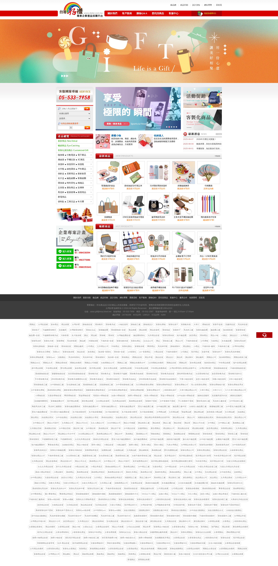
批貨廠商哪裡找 (41, 401)
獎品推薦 (132, 330)
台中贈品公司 (38, 423)
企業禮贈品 (218, 532)
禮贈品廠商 (78, 346)
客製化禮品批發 (220, 450)
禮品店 (76, 554)
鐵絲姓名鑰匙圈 (217, 483)
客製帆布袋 (186, 324)
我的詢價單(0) (210, 13)
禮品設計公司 (54, 521)
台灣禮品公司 (54, 554)
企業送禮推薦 (110, 532)
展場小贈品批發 (140, 532)
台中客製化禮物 (37, 390)
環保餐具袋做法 (96, 379)
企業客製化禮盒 (178, 527)
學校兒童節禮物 (113, 543)
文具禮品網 (174, 412)
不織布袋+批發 (107, 341)
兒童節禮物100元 (163, 543)
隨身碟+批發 (113, 357)
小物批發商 (123, 324)
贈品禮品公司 (240, 417)
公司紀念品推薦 (133, 527)
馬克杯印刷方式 (124, 516)
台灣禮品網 (161, 412)
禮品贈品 (187, 346)
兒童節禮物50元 (180, 543)
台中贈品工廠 (224, 423)
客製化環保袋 (168, 335)
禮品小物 (214, 335)
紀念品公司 (148, 341)
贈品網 (82, 341)
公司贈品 (184, 352)
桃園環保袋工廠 (89, 456)
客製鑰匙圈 (103, 330)
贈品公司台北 (82, 423)
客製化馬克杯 (240, 341)
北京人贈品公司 (97, 423)
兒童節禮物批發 (54, 395)
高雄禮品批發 (82, 472)
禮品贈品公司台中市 (66, 434)
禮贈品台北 (35, 363)
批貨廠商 (63, 330)
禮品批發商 (154, 330)
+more (217, 156)
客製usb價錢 (68, 499)
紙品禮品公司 (201, 477)
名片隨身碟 (76, 335)
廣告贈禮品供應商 (240, 527)
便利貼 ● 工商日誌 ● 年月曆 (71, 201)
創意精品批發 (43, 505)
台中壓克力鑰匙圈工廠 (235, 406)
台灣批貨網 (43, 324)
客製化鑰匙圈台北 (109, 406)
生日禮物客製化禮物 (144, 384)
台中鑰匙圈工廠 (163, 406)
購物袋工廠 (135, 324)
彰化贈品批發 (112, 521)
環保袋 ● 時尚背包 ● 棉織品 (71, 183)
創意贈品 (91, 352)
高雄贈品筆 (103, 428)
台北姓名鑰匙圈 (185, 483)
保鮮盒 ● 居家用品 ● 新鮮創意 (72, 173)
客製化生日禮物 (43, 352)
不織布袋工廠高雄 (37, 499)
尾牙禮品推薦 (95, 368)
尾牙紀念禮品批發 (45, 532)
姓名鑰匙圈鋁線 (168, 483)
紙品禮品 (214, 477)
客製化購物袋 (39, 346)
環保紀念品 (91, 330)
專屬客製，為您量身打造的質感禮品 (211, 148)
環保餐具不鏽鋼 (120, 374)
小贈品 (224, 335)
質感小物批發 (184, 554)
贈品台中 (119, 434)
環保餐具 (99, 324)
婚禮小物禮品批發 (40, 538)
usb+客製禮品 (145, 352)
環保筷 (111, 335)
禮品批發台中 (66, 461)
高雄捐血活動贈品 (179, 510)
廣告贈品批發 (156, 521)
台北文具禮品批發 (45, 467)
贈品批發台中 (127, 521)
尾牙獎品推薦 (73, 401)
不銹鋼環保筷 (66, 439)
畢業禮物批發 (70, 395)
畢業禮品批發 (224, 488)
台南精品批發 (57, 505)
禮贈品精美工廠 (240, 357)
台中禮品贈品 (36, 477)
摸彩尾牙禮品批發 (73, 538)
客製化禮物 (161, 324)
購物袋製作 (175, 346)
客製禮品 (83, 549)
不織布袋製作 (172, 352)
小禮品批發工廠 (81, 467)
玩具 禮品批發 (63, 543)
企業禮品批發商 (102, 527)
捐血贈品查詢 (47, 417)
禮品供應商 (50, 527)
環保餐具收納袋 (136, 374)
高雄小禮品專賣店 (43, 472)
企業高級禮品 (132, 549)
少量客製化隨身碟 (163, 499)
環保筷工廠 (232, 434)
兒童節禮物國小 (130, 543)
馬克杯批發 (243, 324)
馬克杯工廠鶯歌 (55, 406)
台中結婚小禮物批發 (186, 395)
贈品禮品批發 (136, 417)
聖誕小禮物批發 (167, 395)
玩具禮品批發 (153, 335)
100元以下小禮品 (148, 494)
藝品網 (173, 5)
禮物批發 (206, 324)
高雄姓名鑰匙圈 (152, 483)
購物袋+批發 (53, 346)
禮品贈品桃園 (198, 428)
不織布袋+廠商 (208, 346)
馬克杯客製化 (74, 357)
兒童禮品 (215, 341)
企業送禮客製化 (62, 532)
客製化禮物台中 (153, 390)
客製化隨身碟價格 (126, 499)
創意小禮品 (205, 494)
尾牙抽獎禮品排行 (140, 461)
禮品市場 (149, 357)
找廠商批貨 (230, 324)
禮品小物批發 (82, 445)
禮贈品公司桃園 (91, 363)
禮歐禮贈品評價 (233, 532)
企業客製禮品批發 (116, 549)
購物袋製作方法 (132, 494)
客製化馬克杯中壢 (76, 488)
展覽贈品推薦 (144, 559)
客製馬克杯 (36, 341)
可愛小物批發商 (186, 379)
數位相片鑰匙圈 (189, 439)
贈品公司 (191, 417)
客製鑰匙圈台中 (57, 401)
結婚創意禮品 (68, 445)
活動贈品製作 (144, 510)
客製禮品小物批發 (161, 527)
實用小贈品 (146, 445)
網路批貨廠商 (236, 395)
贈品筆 (187, 423)
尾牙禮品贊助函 (186, 456)
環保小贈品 (159, 445)
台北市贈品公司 (114, 423)
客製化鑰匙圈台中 (90, 406)
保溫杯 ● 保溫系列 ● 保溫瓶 (71, 164)
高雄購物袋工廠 (90, 384)
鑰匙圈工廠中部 (179, 406)
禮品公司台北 (80, 461)
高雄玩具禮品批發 (101, 439)
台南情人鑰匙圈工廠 (198, 406)
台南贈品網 (119, 450)
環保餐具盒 (106, 374)
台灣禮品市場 (240, 516)
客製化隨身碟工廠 (220, 499)
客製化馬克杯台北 (235, 483)
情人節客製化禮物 (199, 384)
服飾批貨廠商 (203, 395)
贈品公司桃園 (129, 423)
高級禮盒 (111, 554)
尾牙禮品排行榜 (216, 461)
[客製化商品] (202, 129)
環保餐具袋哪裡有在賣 (77, 379)
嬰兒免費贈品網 (171, 450)
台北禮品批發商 (103, 401)
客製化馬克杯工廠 (95, 488)
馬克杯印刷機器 (91, 516)
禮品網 (94, 335)
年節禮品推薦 (51, 368)
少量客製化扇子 (170, 390)
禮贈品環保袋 (61, 363)
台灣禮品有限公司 (188, 445)
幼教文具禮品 (54, 483)
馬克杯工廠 (188, 330)
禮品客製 (226, 527)
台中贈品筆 (91, 428)
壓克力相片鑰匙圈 (240, 439)
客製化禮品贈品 (203, 450)
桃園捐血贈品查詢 (205, 417)
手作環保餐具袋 (41, 379)
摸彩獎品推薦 (87, 401)
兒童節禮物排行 (97, 543)
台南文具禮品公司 (89, 483)
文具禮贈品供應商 (156, 363)
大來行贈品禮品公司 (188, 390)
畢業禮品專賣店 (66, 494)
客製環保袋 (240, 330)
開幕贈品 (167, 434)
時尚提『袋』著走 (163, 135)
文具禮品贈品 (241, 428)
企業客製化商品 (194, 538)
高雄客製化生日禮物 (107, 499)
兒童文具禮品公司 (71, 483)
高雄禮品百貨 (146, 472)
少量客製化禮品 (240, 521)
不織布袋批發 (192, 341)
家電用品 (62, 197)
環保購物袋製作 (82, 494)
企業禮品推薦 (214, 521)
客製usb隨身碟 (53, 499)
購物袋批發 (87, 324)
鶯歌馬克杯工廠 (203, 401)
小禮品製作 (58, 472)
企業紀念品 (88, 527)
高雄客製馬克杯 (222, 445)
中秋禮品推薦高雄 (159, 368)
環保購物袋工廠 (40, 384)
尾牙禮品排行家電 (203, 456)
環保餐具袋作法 (235, 374)
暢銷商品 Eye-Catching (68, 145)
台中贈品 (211, 423)
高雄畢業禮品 (239, 488)
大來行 (196, 324)
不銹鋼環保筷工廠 (49, 439)
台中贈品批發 (129, 428)
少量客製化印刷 (211, 538)
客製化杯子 (217, 352)
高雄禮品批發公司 (115, 472)
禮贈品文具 (48, 363)
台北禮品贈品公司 (86, 434)
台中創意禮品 (225, 472)
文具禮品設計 (83, 521)
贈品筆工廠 (78, 428)
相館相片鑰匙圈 (173, 439)
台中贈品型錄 (64, 428)
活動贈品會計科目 (160, 510)
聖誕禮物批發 (84, 395)
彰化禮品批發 (211, 472)
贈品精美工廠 (144, 423)
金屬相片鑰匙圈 (222, 439)
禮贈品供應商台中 (137, 363)
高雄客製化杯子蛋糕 (44, 510)
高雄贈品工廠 (238, 423)
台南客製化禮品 (236, 450)
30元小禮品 (192, 494)
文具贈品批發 (170, 521)
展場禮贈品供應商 (97, 549)
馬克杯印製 (162, 346)
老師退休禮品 (210, 363)
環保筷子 (36, 330)
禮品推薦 (65, 324)
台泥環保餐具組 (202, 374)
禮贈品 (32, 324)
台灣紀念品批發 (222, 554)
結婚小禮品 (163, 494)
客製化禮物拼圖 (137, 390)
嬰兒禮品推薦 (66, 368)
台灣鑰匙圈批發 (123, 335)
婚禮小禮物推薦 (145, 538)
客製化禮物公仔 (181, 384)
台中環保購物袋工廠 (124, 384)
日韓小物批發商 (235, 379)
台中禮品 (198, 472)
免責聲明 (193, 298)
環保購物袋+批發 (118, 330)
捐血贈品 (241, 412)
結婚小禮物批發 (118, 395)
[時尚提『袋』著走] (145, 147)
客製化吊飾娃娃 (75, 450)
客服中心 (173, 13)
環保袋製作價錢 (189, 516)
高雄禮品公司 (95, 461)
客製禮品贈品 (227, 428)
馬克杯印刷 (88, 357)
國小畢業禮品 (50, 494)
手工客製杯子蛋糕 (186, 401)
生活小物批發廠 (215, 543)
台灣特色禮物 (238, 346)
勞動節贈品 (155, 434)
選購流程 (133, 298)
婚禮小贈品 (134, 445)
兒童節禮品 (157, 467)
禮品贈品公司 (169, 428)
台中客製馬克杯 (239, 445)
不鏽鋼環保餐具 (49, 330)
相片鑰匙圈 (181, 335)
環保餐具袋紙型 (113, 379)
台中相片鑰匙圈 (206, 439)
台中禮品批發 (171, 467)
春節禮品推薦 (80, 368)
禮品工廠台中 (145, 477)
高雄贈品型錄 (50, 428)
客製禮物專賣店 (91, 450)
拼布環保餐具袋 (58, 379)
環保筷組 (166, 330)
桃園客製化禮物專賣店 (95, 390)
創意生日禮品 (67, 477)
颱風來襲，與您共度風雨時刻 (209, 144)
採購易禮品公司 (121, 483)
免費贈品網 (106, 450)
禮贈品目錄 (171, 363)
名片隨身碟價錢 (95, 412)
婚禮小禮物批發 (134, 395)
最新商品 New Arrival (67, 141)
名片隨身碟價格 (146, 412)
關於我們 (112, 13)
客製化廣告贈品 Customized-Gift (73, 150)
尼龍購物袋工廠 (106, 384)
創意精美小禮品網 (214, 412)
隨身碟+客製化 (104, 352)
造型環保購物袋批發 (76, 374)
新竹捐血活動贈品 (39, 516)
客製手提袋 (217, 324)
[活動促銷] (202, 107)
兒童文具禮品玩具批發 (229, 467)
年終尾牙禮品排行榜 (222, 456)
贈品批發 (159, 357)
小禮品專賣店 (96, 467)
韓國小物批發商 (219, 379)
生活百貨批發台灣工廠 (202, 554)
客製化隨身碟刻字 (144, 499)
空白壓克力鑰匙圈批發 (60, 412)
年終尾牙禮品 (201, 461)
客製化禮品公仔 (38, 456)
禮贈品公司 (211, 357)
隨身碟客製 (228, 330)
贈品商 (179, 357)
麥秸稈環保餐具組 (185, 374)
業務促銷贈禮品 (176, 549)
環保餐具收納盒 (129, 379)
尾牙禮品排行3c (131, 505)
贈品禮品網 (199, 412)
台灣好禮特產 (205, 368)
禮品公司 (179, 341)
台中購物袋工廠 (57, 384)
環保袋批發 (66, 346)
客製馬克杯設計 (40, 450)
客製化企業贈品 (69, 549)
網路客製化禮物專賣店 (73, 390)
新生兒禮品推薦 (110, 368)
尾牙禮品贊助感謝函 (159, 461)
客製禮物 (60, 341)
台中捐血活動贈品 (197, 510)
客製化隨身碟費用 (201, 499)
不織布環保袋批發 (113, 488)
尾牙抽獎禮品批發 (80, 543)
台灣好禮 (76, 324)
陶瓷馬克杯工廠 (38, 406)
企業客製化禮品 (53, 549)
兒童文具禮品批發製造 (236, 461)
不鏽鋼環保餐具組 (50, 335)
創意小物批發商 (202, 379)
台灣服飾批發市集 (162, 505)
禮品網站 (66, 554)
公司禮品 (90, 346)
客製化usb (50, 357)
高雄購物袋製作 (115, 494)
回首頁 (219, 5)
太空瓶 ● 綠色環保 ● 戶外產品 (72, 169)
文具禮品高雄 (226, 477)
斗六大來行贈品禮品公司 (235, 390)
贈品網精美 (144, 450)
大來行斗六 (217, 390)
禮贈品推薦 (162, 549)
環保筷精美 (207, 434)
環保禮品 (204, 335)
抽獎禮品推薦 (126, 368)
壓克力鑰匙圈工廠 (145, 406)
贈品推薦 (143, 330)
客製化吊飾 (49, 341)
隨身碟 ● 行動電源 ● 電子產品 (72, 155)
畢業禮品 (151, 346)
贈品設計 (234, 335)
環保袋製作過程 (173, 516)
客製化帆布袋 (122, 341)
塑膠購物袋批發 (58, 374)
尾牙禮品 (195, 352)
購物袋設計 (148, 324)
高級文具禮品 (40, 483)
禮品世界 (147, 527)
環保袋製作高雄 (157, 516)
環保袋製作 (100, 357)
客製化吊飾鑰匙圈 (58, 450)
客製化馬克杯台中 (58, 488)
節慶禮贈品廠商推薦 (158, 532)
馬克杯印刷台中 (75, 516)
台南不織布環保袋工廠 (141, 456)
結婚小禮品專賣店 (220, 494)
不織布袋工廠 (223, 346)
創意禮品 (193, 335)
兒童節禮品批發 (51, 477)
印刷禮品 (115, 346)
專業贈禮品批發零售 (45, 543)
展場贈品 (131, 559)
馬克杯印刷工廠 (107, 516)
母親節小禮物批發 (101, 395)
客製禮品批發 (39, 554)
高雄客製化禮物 (54, 390)
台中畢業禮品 (36, 494)
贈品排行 (174, 532)
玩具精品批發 (101, 505)
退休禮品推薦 (195, 363)
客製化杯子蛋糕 (194, 505)
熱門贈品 (215, 527)
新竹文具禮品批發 (63, 467)
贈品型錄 (177, 423)
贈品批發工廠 (141, 521)
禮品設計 (170, 357)
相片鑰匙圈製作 (38, 445)
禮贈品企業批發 (209, 549)
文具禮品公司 (103, 346)
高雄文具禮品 (132, 472)
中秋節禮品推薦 (141, 368)
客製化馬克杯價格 (232, 352)
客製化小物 (193, 527)
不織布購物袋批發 (238, 368)
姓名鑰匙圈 (226, 341)
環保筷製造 (34, 439)
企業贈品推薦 (237, 554)
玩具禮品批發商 (119, 401)
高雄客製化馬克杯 (40, 488)
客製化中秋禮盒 (95, 532)
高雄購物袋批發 (42, 374)
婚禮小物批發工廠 (91, 538)
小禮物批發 (40, 395)
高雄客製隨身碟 (209, 488)
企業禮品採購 (64, 527)
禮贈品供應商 (76, 363)
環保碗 (102, 335)
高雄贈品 (129, 434)
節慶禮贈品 (143, 428)
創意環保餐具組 (218, 374)
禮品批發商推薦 (147, 549)
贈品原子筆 (116, 428)
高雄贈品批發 (179, 434)
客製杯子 (177, 330)
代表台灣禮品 (172, 445)
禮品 (158, 341)
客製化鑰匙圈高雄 (72, 406)
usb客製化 (132, 352)
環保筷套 (244, 434)
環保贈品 (125, 357)
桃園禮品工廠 (131, 477)
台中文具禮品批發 (187, 467)
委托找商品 (158, 13)
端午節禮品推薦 (240, 363)
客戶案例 (127, 13)
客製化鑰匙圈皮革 (127, 406)
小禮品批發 (158, 352)
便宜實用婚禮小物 (109, 538)
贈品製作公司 (185, 521)
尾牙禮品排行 (170, 456)
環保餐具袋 (93, 374)
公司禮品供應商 (36, 549)
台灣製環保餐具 (76, 330)
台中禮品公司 (109, 461)
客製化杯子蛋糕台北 (64, 510)
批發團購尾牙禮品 (162, 538)
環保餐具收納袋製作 (168, 379)
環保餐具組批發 (167, 374)
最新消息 (87, 298)
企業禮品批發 (179, 538)
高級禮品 (100, 554)
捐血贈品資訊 (121, 417)
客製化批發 (225, 538)
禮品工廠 (188, 472)
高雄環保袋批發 (131, 488)
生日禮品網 (230, 412)
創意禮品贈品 (212, 428)
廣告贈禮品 (188, 477)
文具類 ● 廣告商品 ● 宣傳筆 (71, 187)
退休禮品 (54, 324)
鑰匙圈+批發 (34, 335)
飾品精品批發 (86, 505)
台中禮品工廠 (144, 467)
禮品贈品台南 (35, 434)
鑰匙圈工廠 (215, 330)
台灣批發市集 (146, 505)
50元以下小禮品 (178, 494)
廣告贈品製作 (199, 521)
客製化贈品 (127, 346)
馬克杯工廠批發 (219, 401)
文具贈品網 (131, 450)
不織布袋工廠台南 (239, 494)
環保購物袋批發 (220, 368)
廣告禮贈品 (155, 428)
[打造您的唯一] (74, 245)
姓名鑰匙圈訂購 (201, 483)
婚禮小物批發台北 (128, 538)
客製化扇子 (173, 324)
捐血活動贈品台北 (215, 510)
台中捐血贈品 (62, 417)
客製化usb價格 (115, 510)
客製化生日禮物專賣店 (85, 499)
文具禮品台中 (241, 477)
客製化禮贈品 (187, 532)
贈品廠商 (200, 357)
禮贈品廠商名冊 (147, 488)
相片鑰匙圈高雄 (140, 439)
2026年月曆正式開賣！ (206, 139)
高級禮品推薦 (88, 554)
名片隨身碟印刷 (112, 412)
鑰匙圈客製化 (139, 335)
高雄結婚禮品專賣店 (113, 477)
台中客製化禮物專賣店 (117, 390)
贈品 (86, 335)
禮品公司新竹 (124, 461)
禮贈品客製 (242, 549)
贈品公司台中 (49, 434)
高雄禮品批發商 (135, 401)
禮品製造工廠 (174, 477)
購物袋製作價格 (99, 494)
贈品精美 (156, 423)
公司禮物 (204, 341)
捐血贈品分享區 (91, 417)
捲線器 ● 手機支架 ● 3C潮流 (71, 159)
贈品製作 (189, 357)
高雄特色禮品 (161, 472)
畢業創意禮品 (53, 445)
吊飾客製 (65, 335)
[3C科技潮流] (103, 147)
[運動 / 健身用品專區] (138, 108)
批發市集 (205, 352)
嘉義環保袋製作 (140, 516)
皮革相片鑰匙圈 (157, 439)
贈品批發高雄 (98, 521)
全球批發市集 (179, 505)
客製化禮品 (136, 341)
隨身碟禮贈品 (225, 357)
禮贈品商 (183, 363)
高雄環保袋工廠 (122, 456)
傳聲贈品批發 (194, 434)
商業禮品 (132, 554)
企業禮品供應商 (193, 549)
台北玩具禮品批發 (82, 439)
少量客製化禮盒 (78, 532)
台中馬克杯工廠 (236, 401)
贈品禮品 (35, 417)
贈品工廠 (167, 423)
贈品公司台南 (199, 423)
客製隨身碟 (139, 346)
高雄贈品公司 (142, 434)
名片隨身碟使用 (79, 412)
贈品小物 (76, 527)
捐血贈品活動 (76, 417)
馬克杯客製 (72, 341)
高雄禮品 (70, 472)
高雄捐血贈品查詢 (224, 417)
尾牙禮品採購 (240, 456)
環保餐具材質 (152, 374)
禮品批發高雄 (51, 461)
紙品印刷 (184, 5)
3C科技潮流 (117, 135)
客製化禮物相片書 (217, 384)
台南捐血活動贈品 (234, 510)
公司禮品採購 (177, 488)
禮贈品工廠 (122, 363)
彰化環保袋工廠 (105, 456)
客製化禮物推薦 (36, 357)
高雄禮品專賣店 (98, 472)
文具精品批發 (72, 505)
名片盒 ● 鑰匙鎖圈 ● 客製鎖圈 (72, 178)
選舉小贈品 (96, 445)
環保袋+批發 (119, 352)
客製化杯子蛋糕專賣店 (230, 505)
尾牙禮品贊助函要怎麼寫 (182, 461)
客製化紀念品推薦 (203, 532)
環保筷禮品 (220, 434)
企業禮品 (226, 521)
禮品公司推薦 (118, 527)
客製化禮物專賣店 (164, 384)
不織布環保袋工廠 (55, 456)
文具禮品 (98, 477)
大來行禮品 (204, 390)
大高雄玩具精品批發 (239, 499)
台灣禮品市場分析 (38, 521)
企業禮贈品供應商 (227, 549)
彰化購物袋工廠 (73, 384)
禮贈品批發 (137, 357)
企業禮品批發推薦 (232, 543)
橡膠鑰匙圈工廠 (216, 406)
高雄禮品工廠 (160, 477)
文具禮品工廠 (105, 483)
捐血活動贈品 (129, 510)
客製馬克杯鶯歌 (206, 445)
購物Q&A (142, 13)
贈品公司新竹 (53, 423)
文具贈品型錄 (36, 428)
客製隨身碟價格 (192, 488)
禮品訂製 (157, 554)
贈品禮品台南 (178, 417)
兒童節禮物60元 (146, 543)
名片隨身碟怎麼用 (129, 412)
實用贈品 (204, 527)
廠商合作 (183, 298)
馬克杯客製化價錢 (57, 516)
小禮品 (196, 346)
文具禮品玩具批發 (83, 477)
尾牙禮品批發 (239, 538)
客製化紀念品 (125, 532)
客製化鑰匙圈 (202, 330)
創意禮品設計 (69, 521)
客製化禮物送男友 (235, 384)
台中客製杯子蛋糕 (167, 401)
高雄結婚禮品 (175, 472)
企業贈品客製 (145, 554)
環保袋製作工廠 (224, 516)
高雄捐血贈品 (107, 417)
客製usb (56, 352)
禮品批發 (158, 456)
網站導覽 (208, 5)
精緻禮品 (121, 554)
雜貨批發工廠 (170, 554)
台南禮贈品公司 (107, 363)
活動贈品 (61, 357)
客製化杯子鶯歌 (211, 505)
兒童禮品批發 (136, 483)
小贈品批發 (108, 445)
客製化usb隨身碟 (83, 510)
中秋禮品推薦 (224, 363)
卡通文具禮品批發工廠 (207, 467)
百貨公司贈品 (115, 505)
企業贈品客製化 (35, 527)
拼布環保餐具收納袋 (147, 379)
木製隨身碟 (93, 341)
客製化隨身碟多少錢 (182, 499)
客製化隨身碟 (68, 352)
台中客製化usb (99, 510)
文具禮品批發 (37, 461)
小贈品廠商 (121, 445)
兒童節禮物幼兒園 (197, 543)
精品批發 (81, 352)
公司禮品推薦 (162, 488)
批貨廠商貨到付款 (219, 395)
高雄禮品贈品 (129, 467)
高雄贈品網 (156, 450)
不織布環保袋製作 (207, 516)
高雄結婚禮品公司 (113, 467)
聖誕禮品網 (186, 412)
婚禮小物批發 (56, 538)
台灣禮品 (244, 335)
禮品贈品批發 (183, 428)
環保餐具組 (110, 324)
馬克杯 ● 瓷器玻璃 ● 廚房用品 (72, 192)
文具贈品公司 (67, 423)
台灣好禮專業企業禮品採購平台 (182, 368)
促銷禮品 (238, 472)
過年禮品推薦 (37, 368)
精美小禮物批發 (151, 395)
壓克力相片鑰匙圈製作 (121, 439)
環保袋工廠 (167, 341)
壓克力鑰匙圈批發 (39, 412)
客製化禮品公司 (187, 450)
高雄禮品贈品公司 (104, 434)
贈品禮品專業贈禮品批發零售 (157, 417)
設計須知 (196, 5)
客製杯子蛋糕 (151, 401)
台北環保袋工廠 (73, 456)
